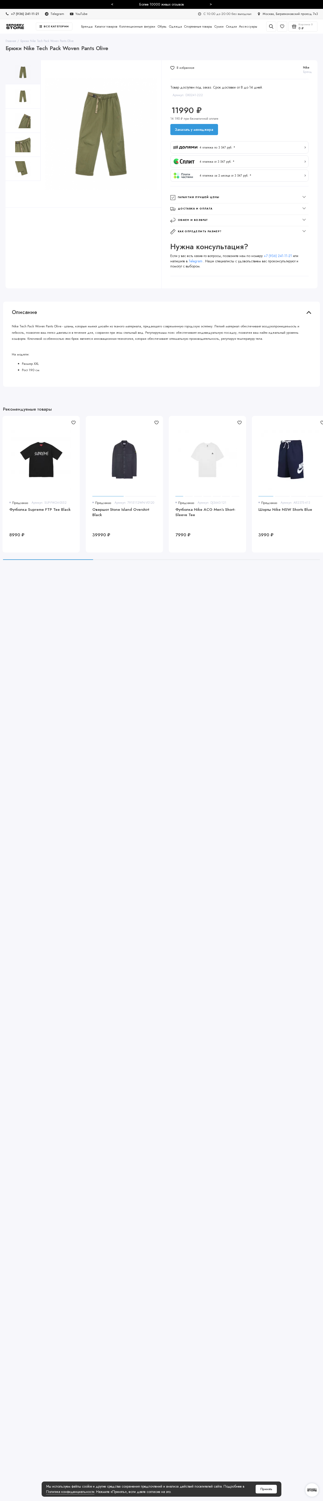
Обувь (162, 26)
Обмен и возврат (193, 220)
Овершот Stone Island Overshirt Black (120, 512)
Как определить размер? (200, 231)
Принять (266, 1489)
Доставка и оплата (195, 208)
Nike (306, 67)
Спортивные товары (198, 26)
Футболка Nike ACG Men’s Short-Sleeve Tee (205, 512)
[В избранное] (73, 422)
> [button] (211, 4)
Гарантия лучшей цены (199, 197)
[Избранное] (282, 27)
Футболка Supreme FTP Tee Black (40, 509)
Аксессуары (248, 26)
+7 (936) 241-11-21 (278, 255)
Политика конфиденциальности (70, 1491)
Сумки (219, 26)
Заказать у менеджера (194, 129)
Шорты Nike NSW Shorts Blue (285, 509)
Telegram (196, 261)
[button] (239, 147)
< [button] (112, 4)
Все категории (56, 26)
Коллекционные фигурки (137, 26)
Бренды (87, 26)
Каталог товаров (106, 26)
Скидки (231, 26)
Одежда (175, 26)
